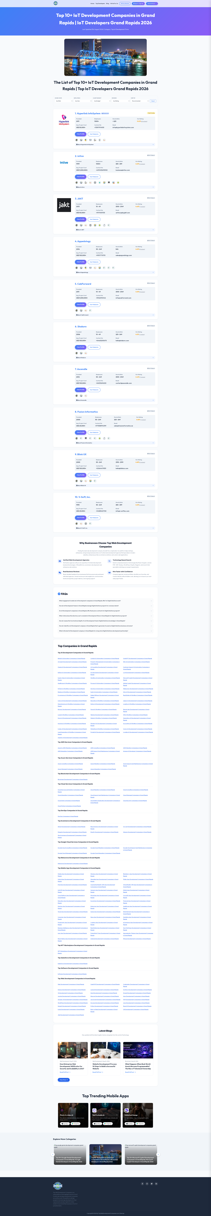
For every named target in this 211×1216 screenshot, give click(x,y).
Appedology (84, 241)
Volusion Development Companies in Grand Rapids (137, 832)
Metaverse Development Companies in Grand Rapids (73, 863)
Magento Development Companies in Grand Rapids (72, 832)
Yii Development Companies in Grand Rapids (70, 993)
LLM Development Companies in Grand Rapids (136, 672)
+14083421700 (101, 511)
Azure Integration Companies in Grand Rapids (103, 769)
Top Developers (100, 3)
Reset (153, 101)
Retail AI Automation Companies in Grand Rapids (71, 658)
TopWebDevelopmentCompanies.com (108, 1213)
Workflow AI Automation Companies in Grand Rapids (105, 678)
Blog (107, 3)
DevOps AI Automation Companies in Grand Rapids (104, 688)
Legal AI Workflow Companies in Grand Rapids (71, 715)
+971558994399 (100, 426)
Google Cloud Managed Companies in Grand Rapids (72, 853)
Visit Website (94, 134)
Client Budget (97, 98)
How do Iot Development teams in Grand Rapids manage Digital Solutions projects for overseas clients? (89, 606)
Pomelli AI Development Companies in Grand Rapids (105, 732)
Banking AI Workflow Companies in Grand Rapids (71, 692)
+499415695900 (101, 170)
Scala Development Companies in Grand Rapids (71, 1009)
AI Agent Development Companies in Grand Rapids (72, 662)
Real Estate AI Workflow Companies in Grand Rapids (137, 695)
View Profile (80, 134)
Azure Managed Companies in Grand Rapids (70, 769)
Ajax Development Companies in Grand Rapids (136, 996)
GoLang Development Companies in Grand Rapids (104, 1003)
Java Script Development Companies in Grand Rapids (105, 999)
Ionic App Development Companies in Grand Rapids (72, 933)
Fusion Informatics (87, 411)
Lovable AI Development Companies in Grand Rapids (138, 732)
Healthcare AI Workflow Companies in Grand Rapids (72, 683)
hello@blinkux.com (122, 468)
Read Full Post (64, 1072)
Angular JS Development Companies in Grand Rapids (72, 999)
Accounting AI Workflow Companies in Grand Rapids (137, 723)
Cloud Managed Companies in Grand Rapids (135, 795)
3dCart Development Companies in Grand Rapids (71, 826)
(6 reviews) (142, 164)
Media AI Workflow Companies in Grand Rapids (103, 718)
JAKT (80, 198)
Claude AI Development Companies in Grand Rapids (72, 667)
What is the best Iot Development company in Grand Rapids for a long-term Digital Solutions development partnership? (93, 631)
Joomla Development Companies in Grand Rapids (72, 996)
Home (92, 3)
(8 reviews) (142, 249)
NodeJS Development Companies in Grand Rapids (72, 1006)
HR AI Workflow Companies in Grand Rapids (135, 715)
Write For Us (114, 3)
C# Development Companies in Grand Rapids (135, 1009)
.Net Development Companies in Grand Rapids (71, 1015)
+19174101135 (100, 213)
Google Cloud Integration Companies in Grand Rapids (105, 853)
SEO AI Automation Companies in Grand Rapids (136, 662)
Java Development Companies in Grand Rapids (136, 1003)
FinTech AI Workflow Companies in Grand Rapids (71, 688)
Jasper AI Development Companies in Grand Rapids (137, 700)
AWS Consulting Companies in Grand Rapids (102, 748)
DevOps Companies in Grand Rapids (68, 816)
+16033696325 (101, 383)
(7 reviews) (142, 206)
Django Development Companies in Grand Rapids (72, 989)
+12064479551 (101, 468)
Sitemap (122, 1213)
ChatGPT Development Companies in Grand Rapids (137, 658)
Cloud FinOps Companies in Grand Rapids (69, 806)
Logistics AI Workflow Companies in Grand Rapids (137, 704)
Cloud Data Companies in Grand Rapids (69, 800)
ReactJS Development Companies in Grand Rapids (137, 1006)
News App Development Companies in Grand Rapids (105, 917)
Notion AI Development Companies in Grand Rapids (104, 704)
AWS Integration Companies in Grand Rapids (70, 751)
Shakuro (82, 326)
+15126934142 (101, 298)
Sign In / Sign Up (138, 3)
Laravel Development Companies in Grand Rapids (104, 989)
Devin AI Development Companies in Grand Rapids (72, 718)
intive (80, 156)
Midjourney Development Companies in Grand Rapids (138, 688)
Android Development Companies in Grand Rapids (104, 938)
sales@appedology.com (124, 255)
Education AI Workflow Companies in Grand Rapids (104, 700)
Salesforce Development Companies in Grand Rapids (72, 963)
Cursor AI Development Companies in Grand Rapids (137, 729)
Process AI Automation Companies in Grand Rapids (104, 683)
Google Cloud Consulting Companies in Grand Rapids (72, 848)
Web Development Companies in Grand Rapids (71, 984)
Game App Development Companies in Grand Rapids (105, 911)
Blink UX (81, 454)
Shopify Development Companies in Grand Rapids (104, 832)
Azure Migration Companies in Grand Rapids (102, 763)
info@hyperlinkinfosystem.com (123, 127)
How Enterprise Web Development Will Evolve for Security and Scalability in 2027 (72, 1066)
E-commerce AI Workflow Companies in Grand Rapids (73, 695)
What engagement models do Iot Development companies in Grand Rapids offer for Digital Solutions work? (90, 600)
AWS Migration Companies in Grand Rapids (135, 748)
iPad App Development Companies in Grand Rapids (72, 884)
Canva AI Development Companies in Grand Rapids (72, 700)
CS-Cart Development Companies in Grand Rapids (137, 826)
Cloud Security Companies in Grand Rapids (135, 800)
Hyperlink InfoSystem (88, 113)
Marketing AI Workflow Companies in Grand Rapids (104, 729)
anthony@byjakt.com (123, 213)
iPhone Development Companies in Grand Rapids (137, 938)
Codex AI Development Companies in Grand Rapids (72, 729)
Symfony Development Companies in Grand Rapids (137, 989)
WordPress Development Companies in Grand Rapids (73, 1003)
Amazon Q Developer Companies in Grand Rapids (137, 751)
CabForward (84, 283)
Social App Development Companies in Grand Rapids (105, 901)
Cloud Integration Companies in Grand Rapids (70, 795)
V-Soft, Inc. (84, 497)
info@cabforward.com (123, 298)
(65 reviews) (144, 121)
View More (63, 1080)
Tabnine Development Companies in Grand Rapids (104, 715)
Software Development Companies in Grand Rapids (72, 974)
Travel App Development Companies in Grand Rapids (73, 911)
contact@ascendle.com (124, 383)
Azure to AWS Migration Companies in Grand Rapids (72, 748)
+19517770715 (100, 255)
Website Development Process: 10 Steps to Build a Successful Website (105, 1066)
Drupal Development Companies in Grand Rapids (137, 993)
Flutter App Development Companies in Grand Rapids (138, 879)
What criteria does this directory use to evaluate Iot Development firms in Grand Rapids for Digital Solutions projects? (93, 616)
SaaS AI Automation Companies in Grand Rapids (103, 692)
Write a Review (125, 3)
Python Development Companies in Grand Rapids (104, 1006)
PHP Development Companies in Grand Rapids (136, 999)
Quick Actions (151, 3)
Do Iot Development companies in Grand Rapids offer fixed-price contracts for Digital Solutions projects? (89, 611)
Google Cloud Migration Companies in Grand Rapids (104, 848)
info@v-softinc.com (122, 511)
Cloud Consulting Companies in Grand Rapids (135, 789)
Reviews (114, 98)
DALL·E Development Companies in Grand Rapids (137, 692)
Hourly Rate (58, 98)
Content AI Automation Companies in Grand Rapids (104, 658)
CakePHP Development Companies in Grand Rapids (105, 984)
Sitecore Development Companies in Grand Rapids (104, 996)
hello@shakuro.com (122, 341)
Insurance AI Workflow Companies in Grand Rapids (72, 723)
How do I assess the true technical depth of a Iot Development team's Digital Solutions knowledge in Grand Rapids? (92, 621)
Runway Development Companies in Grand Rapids (72, 709)
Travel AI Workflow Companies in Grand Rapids (103, 709)
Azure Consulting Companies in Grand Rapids (70, 763)
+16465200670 (101, 341)
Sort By (133, 98)
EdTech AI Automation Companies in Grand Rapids (72, 672)
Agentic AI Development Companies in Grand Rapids (72, 737)
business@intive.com (123, 170)
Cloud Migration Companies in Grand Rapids (102, 789)
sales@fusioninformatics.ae (123, 426)
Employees (77, 98)
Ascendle (82, 369)
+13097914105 (99, 127)
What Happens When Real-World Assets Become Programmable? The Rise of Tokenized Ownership (138, 1066)
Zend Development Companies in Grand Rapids (103, 993)
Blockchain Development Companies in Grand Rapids (72, 779)
